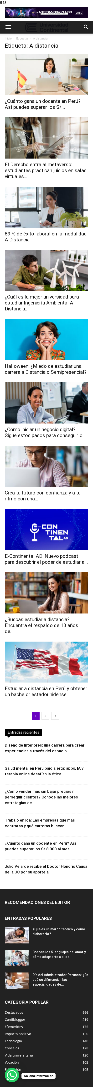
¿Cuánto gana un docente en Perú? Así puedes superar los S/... (43, 104)
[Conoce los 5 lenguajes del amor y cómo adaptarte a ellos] (17, 958)
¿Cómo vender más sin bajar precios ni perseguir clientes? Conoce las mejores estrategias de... (41, 797)
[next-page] (55, 716)
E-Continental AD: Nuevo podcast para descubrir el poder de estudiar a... (46, 559)
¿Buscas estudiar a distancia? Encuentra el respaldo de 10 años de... (41, 625)
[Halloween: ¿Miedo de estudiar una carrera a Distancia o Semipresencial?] (46, 339)
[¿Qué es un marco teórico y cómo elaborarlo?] (17, 935)
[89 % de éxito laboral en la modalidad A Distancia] (46, 207)
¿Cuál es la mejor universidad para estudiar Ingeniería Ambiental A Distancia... (42, 303)
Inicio (8, 38)
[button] (8, 27)
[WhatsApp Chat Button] (12, 1075)
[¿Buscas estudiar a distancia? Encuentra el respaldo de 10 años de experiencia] (46, 592)
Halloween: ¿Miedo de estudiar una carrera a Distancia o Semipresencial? (46, 369)
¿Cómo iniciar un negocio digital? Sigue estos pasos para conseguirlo (44, 432)
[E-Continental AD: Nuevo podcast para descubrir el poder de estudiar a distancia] (46, 529)
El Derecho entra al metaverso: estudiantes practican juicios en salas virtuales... (46, 170)
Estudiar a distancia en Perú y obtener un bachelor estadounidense (46, 691)
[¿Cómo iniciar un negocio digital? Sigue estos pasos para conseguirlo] (46, 403)
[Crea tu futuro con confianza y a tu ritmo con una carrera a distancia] (46, 466)
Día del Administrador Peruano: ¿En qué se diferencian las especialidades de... (60, 979)
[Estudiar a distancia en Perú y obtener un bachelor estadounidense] (46, 662)
